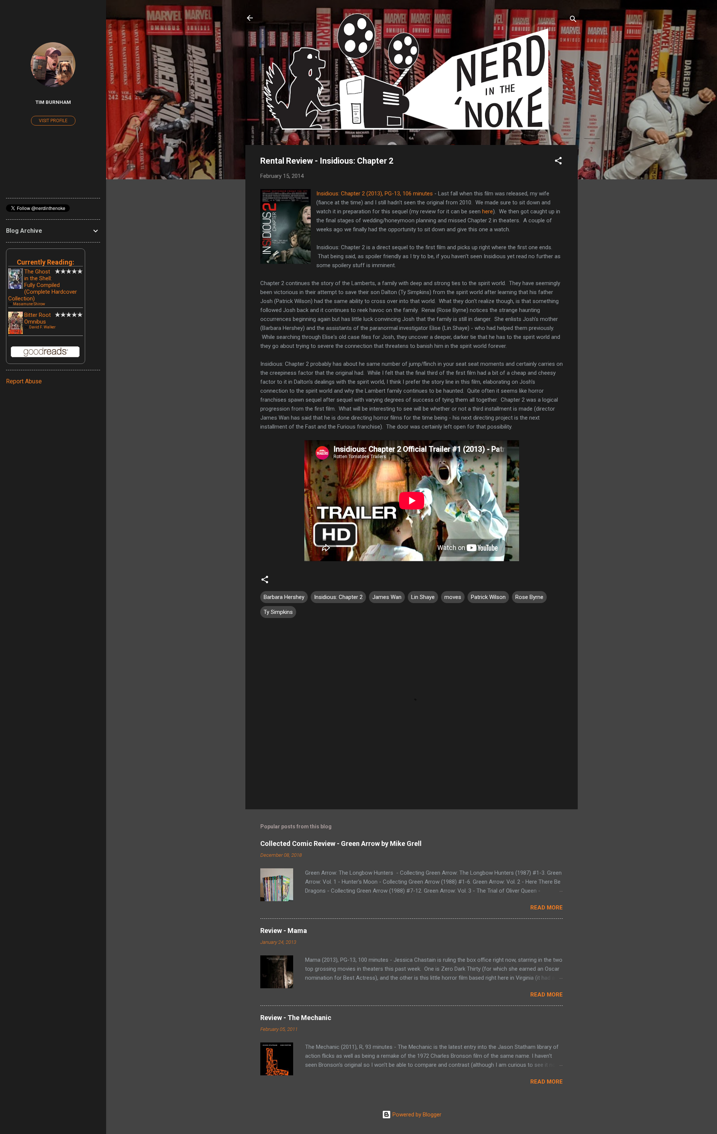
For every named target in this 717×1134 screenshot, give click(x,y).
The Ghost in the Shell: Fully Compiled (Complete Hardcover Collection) (42, 285)
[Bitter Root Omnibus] (15, 333)
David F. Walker (42, 327)
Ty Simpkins (278, 612)
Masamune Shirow (29, 304)
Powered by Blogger (416, 1114)
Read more (546, 907)
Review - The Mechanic (295, 1018)
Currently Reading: (45, 262)
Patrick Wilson (488, 597)
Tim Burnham (53, 102)
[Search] (573, 20)
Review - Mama (283, 930)
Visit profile (53, 120)
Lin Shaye (423, 597)
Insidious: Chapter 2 (338, 597)
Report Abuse (24, 381)
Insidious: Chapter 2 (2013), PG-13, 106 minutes (374, 193)
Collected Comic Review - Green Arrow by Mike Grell (341, 843)
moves (452, 597)
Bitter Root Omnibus (37, 318)
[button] (558, 162)
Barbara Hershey (284, 597)
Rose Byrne (529, 597)
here (487, 211)
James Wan (386, 597)
